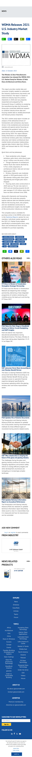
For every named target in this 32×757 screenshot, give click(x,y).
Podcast (23, 658)
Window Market (13, 246)
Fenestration (20, 237)
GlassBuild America (8, 667)
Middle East (23, 649)
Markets (6, 244)
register (13, 532)
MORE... (28, 258)
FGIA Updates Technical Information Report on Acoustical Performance (14, 501)
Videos (23, 675)
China (9, 636)
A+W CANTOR (18, 571)
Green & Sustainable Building (9, 675)
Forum (16, 617)
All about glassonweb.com (16, 689)
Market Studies (20, 241)
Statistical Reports (12, 217)
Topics (16, 614)
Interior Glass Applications (23, 633)
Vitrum (23, 678)
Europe (9, 645)
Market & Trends (23, 646)
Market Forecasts (21, 239)
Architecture (9, 630)
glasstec (9, 671)
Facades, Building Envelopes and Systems (9, 652)
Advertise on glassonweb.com (16, 705)
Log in (6, 532)
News (16, 602)
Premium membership (16, 702)
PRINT (22, 39)
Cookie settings (16, 750)
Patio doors (15, 244)
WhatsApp (4, 39)
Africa (9, 628)
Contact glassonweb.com (16, 692)
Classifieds (16, 608)
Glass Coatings (9, 657)
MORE (28, 39)
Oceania (23, 655)
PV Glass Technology (23, 661)
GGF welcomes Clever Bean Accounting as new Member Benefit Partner (16, 369)
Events (9, 647)
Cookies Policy (16, 748)
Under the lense (23, 670)
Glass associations (8, 239)
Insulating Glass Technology (23, 628)
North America (23, 652)
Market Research (8, 241)
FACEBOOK (10, 39)
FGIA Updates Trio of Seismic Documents (15, 418)
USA (5, 246)
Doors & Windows (8, 237)
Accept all (16, 754)
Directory (16, 605)
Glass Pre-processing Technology (9, 661)
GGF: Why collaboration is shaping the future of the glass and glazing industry (15, 457)
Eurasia (8, 642)
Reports (23, 244)
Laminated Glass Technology (23, 638)
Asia (9, 633)
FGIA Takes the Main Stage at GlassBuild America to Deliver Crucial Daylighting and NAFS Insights (15, 328)
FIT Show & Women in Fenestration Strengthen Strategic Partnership (14, 285)
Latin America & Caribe (23, 642)
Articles (16, 611)
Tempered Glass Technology (23, 666)
